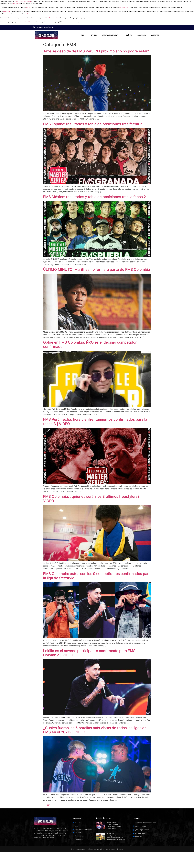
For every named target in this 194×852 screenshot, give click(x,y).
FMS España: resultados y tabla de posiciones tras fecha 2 (92, 124)
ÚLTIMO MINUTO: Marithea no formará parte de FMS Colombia (96, 269)
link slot (29, 7)
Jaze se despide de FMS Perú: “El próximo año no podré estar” (96, 51)
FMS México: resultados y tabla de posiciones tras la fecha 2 (94, 197)
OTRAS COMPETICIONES (110, 35)
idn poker (16, 3)
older (46, 805)
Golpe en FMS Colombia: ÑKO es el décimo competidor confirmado (90, 344)
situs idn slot (123, 7)
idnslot (27, 22)
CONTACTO (155, 35)
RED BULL (94, 35)
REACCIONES (142, 35)
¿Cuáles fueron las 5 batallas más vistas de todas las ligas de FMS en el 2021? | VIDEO (95, 730)
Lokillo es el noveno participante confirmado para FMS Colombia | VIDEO (89, 653)
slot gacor (6, 11)
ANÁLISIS (129, 35)
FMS (82, 35)
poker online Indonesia (23, 1)
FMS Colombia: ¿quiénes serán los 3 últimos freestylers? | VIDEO (92, 498)
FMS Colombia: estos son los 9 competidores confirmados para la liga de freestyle (97, 575)
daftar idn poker (53, 18)
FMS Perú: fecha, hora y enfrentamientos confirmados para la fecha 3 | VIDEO (95, 421)
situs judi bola (31, 14)
